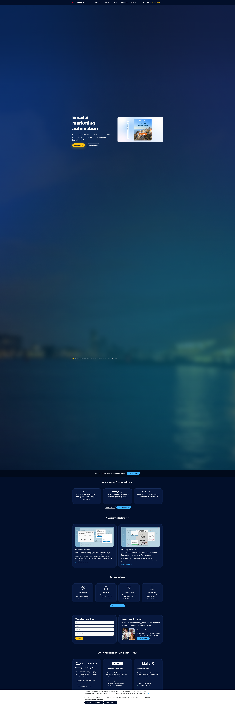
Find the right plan (93, 145)
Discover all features (117, 605)
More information (133, 473)
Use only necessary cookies (94, 702)
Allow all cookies (110, 702)
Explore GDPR (109, 507)
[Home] (78, 2)
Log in (149, 2)
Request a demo (156, 2)
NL (144, 2)
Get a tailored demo (124, 507)
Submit (79, 638)
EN (145, 2)
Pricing (115, 2)
